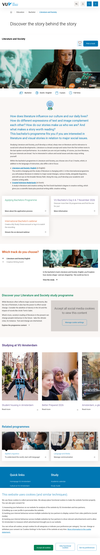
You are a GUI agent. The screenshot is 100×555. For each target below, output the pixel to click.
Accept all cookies (44, 548)
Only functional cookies (65, 547)
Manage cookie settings (74, 322)
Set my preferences (87, 548)
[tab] (21, 258)
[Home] (11, 12)
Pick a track (90, 44)
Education (20, 12)
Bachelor (32, 12)
